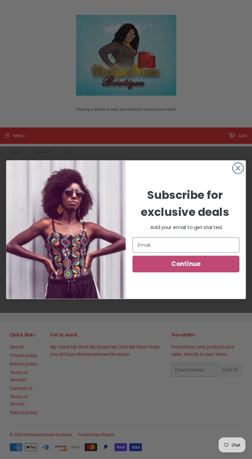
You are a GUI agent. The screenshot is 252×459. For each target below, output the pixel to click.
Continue (185, 264)
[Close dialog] (238, 168)
